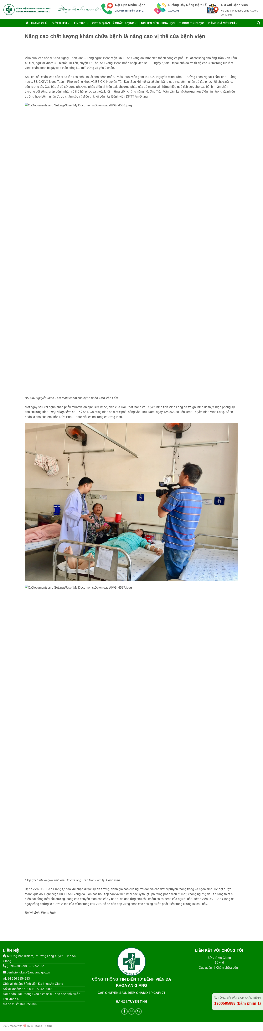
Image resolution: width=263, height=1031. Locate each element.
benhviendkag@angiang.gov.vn (28, 972)
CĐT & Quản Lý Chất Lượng (113, 23)
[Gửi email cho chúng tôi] (131, 1011)
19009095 (173, 10)
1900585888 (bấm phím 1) (129, 10)
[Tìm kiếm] (258, 23)
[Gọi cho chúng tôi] (138, 1011)
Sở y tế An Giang (219, 957)
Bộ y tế (219, 962)
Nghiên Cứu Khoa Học (158, 23)
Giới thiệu (59, 23)
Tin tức (79, 23)
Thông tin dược (191, 23)
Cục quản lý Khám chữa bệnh (219, 967)
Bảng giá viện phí (221, 23)
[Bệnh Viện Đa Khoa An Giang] (27, 10)
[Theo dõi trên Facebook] (124, 1011)
